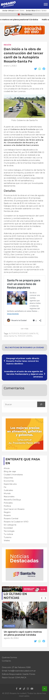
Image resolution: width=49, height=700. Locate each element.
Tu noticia (8, 534)
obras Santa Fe (10, 336)
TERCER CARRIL (25, 336)
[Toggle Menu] (46, 4)
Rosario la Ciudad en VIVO (16, 521)
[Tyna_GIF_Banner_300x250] (24, 420)
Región (7, 45)
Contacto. (6, 661)
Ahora (6, 468)
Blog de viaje (10, 471)
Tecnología (9, 531)
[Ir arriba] (44, 688)
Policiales (8, 503)
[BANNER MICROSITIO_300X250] (24, 550)
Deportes (8, 477)
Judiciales (8, 490)
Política (7, 506)
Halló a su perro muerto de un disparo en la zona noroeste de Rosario (22, 634)
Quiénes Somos (9, 657)
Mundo (7, 493)
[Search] (41, 404)
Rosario (7, 515)
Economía (9, 481)
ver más (24, 328)
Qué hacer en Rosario (14, 509)
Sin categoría (10, 525)
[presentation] (41, 598)
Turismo (7, 537)
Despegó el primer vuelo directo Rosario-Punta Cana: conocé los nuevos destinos (22, 361)
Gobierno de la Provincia (22, 129)
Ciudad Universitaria (13, 474)
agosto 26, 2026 (11, 641)
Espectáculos (10, 484)
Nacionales (9, 496)
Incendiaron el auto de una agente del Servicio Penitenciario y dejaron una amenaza (23, 374)
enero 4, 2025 (10, 66)
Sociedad (8, 528)
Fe (5, 487)
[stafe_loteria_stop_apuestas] (24, 587)
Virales (7, 540)
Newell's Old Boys (12, 499)
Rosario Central (11, 518)
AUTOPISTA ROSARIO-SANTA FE (23, 333)
